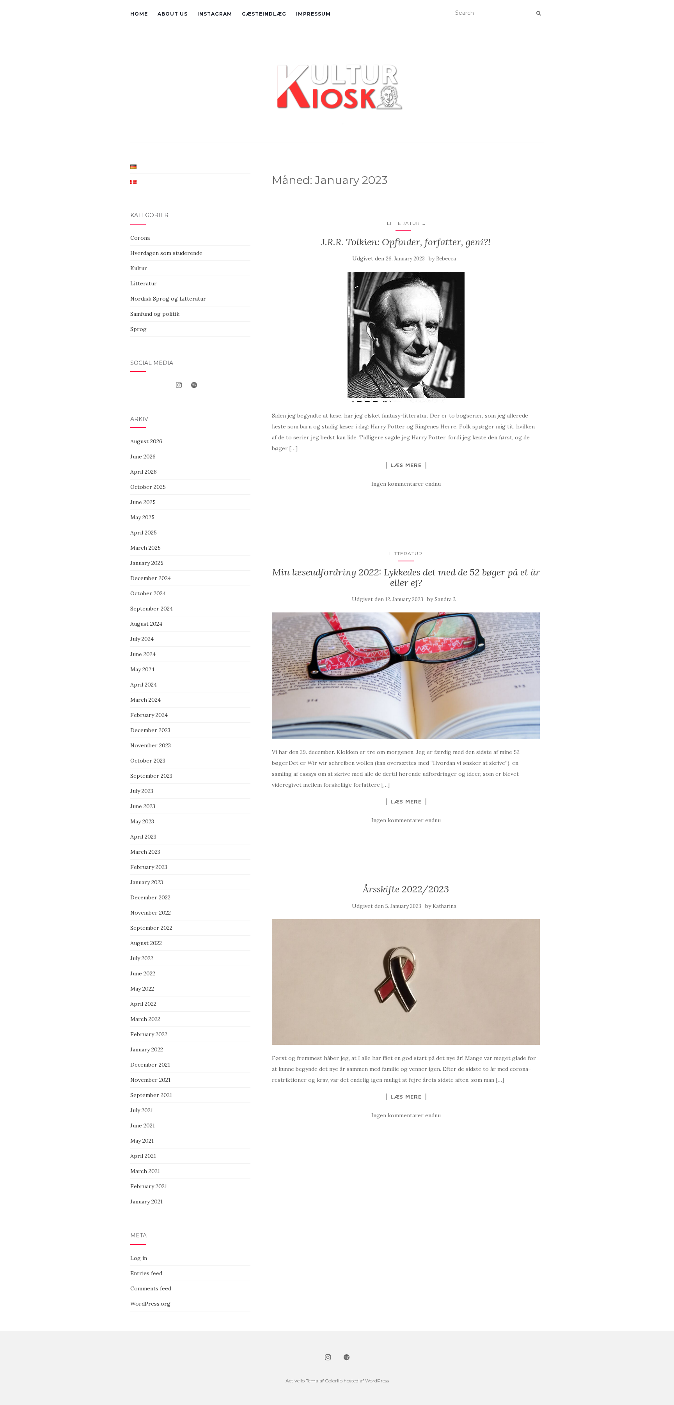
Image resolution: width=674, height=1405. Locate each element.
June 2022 (142, 973)
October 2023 (147, 760)
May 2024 (142, 669)
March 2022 (145, 1019)
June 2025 (143, 502)
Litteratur (403, 223)
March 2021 (145, 1171)
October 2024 (148, 593)
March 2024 (145, 699)
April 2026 (143, 471)
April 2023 (143, 836)
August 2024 (146, 623)
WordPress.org (150, 1303)
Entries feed (146, 1273)
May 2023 (142, 821)
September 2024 (151, 608)
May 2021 (142, 1140)
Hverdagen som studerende (166, 253)
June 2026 (143, 456)
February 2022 (148, 1034)
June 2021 (142, 1125)
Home (139, 14)
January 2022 (146, 1049)
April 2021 (143, 1155)
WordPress (377, 1381)
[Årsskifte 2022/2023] (406, 982)
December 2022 (150, 897)
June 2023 (142, 806)
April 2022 (143, 1003)
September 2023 (151, 775)
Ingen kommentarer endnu (406, 483)
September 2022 (151, 927)
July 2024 (142, 638)
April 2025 (143, 532)
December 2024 (150, 578)
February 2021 (148, 1186)
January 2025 (146, 562)
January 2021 (146, 1201)
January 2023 (146, 882)
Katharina (444, 906)
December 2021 (150, 1064)
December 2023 (150, 730)
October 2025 (148, 486)
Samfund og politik (154, 313)
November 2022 (150, 912)
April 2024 (143, 684)
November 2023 (150, 745)
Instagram (214, 14)
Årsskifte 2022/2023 (406, 889)
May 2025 (142, 517)
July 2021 (141, 1110)
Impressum (313, 14)
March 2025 (145, 547)
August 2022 (146, 943)
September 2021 (151, 1095)
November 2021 (150, 1079)
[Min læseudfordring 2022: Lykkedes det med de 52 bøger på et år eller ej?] (406, 675)
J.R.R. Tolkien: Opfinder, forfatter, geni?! (406, 242)
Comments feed (150, 1288)
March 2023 (145, 851)
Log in (138, 1258)
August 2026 (146, 441)
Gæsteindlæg (264, 14)
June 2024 (143, 654)
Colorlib (333, 1381)
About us (173, 14)
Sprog (138, 329)
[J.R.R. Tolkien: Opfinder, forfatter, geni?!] (406, 337)
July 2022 (141, 958)
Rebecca (446, 258)
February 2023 (148, 867)
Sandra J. (445, 599)
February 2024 (149, 714)
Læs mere (406, 465)
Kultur (138, 268)
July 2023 (141, 791)
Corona (140, 237)
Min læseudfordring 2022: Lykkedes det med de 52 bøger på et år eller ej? (406, 577)
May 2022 (142, 988)
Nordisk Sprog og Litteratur (168, 298)
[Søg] (538, 13)
